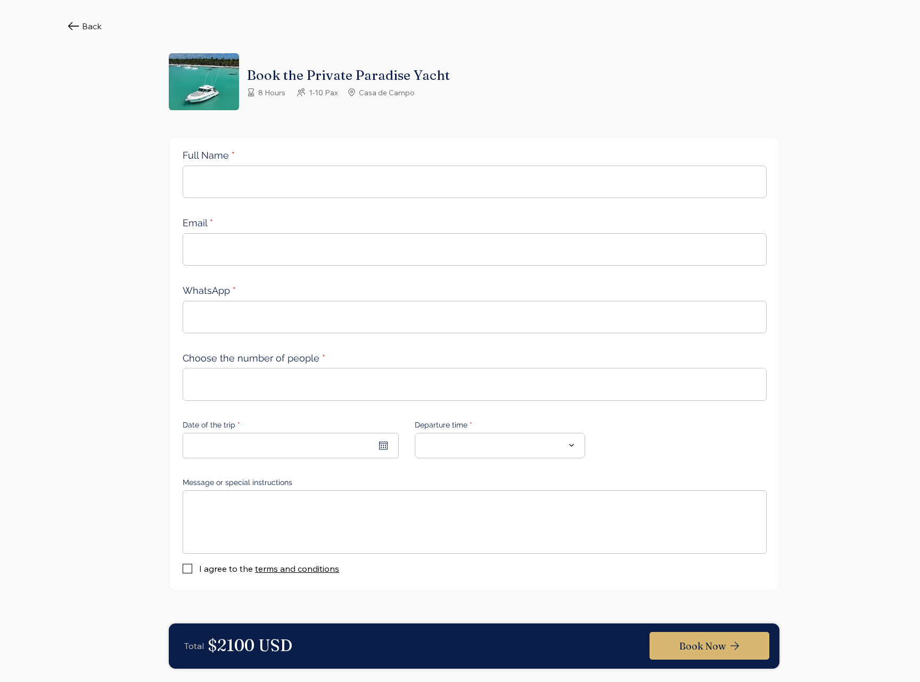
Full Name (206, 155)
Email (195, 223)
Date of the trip (213, 425)
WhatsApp (206, 290)
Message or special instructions (237, 482)
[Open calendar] (383, 445)
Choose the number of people (251, 358)
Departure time (441, 425)
